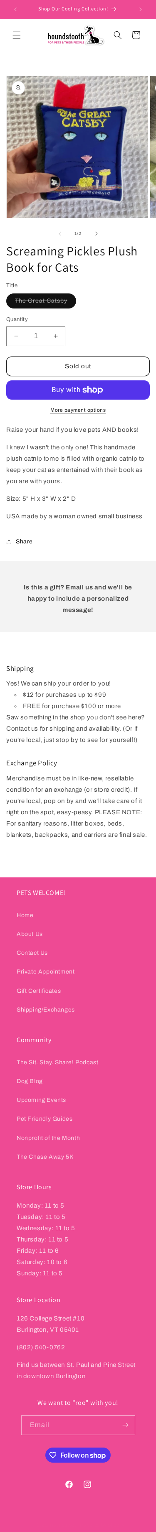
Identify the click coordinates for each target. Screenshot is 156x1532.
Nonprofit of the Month (48, 1138)
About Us (30, 934)
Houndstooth (64, 1524)
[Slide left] (60, 233)
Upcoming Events (41, 1100)
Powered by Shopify (102, 1524)
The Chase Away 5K (45, 1157)
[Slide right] (96, 233)
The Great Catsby (45, 302)
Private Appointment (45, 972)
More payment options (78, 410)
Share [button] (24, 541)
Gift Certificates (39, 991)
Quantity (17, 319)
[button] (16, 35)
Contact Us (32, 953)
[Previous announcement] (15, 9)
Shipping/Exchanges (46, 1010)
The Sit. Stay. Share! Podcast (57, 1062)
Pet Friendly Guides (44, 1119)
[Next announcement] (140, 9)
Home (25, 915)
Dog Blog (30, 1081)
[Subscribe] (125, 1425)
